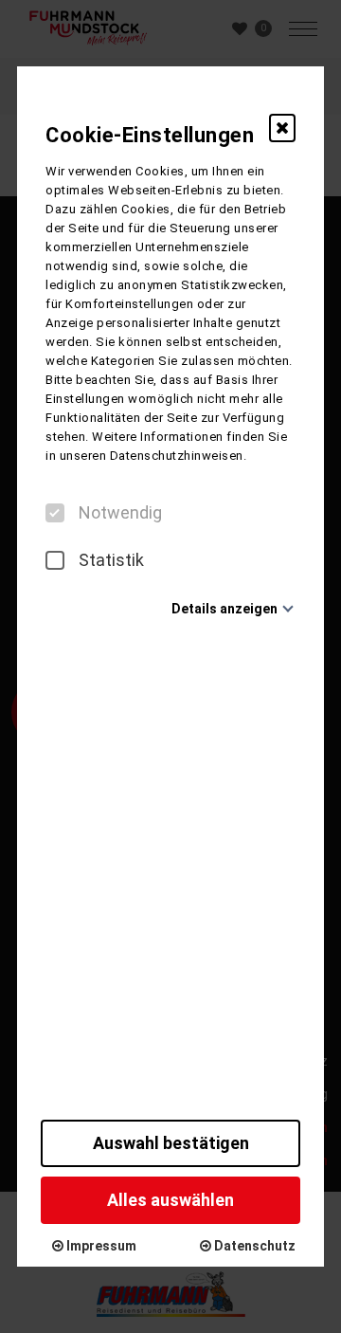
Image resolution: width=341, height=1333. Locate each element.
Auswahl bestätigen (171, 1143)
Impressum (99, 1245)
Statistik (111, 560)
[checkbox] (54, 512)
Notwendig (120, 512)
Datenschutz (253, 1245)
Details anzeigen (224, 608)
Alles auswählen (170, 1200)
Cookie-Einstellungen (149, 135)
